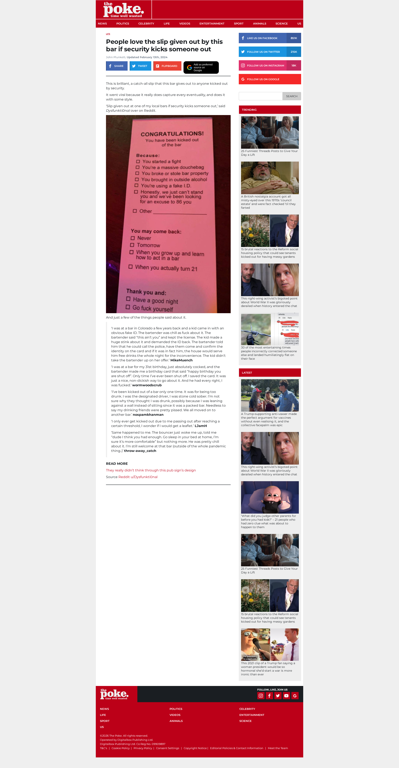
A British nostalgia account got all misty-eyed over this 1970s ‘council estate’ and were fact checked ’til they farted (268, 202)
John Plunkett (115, 57)
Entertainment (212, 23)
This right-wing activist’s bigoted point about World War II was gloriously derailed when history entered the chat (269, 302)
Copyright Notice (195, 748)
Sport (239, 23)
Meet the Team (278, 748)
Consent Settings (167, 748)
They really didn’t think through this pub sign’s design (151, 470)
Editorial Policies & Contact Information (236, 748)
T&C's (103, 748)
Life (167, 23)
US (299, 23)
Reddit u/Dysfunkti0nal (138, 477)
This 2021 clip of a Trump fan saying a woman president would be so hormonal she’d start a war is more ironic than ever (268, 668)
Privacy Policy (143, 748)
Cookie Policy (121, 748)
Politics (122, 23)
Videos (184, 23)
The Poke (123, 9)
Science (282, 23)
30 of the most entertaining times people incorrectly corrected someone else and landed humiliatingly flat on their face (269, 353)
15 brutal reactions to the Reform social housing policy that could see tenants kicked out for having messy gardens (269, 253)
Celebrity (146, 23)
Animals (259, 23)
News (102, 23)
